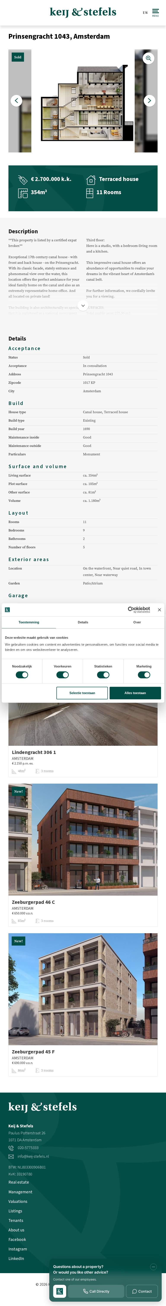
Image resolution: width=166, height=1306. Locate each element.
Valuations (17, 1202)
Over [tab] (137, 622)
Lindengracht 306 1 (34, 752)
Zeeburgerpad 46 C (33, 902)
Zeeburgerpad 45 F (33, 1051)
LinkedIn (16, 1259)
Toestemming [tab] (29, 622)
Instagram (17, 1249)
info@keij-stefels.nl (33, 1156)
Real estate (18, 1182)
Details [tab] (83, 622)
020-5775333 (27, 1148)
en (145, 12)
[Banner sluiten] (159, 609)
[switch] (62, 674)
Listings (15, 1211)
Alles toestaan (135, 693)
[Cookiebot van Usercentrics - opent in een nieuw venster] (131, 610)
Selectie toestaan (82, 693)
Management (20, 1192)
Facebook (17, 1240)
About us (16, 1230)
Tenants (15, 1221)
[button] (16, 101)
